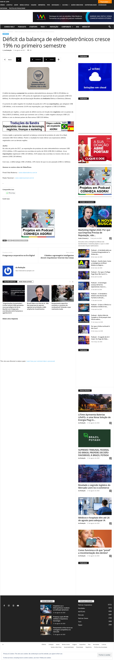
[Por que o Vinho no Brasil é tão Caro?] (83, 329)
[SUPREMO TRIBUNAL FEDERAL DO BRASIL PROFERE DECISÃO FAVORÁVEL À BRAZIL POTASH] (95, 438)
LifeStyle (9, 5)
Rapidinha (3, 8)
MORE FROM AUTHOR (25, 281)
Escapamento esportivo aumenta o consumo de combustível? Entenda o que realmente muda (61, 306)
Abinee (10, 240)
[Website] (14, 606)
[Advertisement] (95, 117)
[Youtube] (18, 606)
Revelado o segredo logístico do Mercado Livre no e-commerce (94, 486)
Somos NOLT (9, 27)
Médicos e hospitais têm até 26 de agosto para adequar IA (94, 519)
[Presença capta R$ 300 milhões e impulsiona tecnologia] (45, 620)
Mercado (81, 615)
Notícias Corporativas (85, 605)
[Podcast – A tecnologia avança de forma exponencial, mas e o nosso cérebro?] (83, 286)
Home (4, 31)
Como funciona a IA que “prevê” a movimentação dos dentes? (94, 551)
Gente (16, 5)
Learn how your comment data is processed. (40, 361)
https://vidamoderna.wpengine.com (24, 270)
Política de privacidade (17, 8)
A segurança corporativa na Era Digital (19, 255)
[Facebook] (4, 606)
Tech (43, 27)
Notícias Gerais (83, 618)
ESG (77, 27)
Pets (48, 5)
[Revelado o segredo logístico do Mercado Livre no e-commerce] (95, 473)
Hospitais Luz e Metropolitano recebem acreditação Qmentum (61, 608)
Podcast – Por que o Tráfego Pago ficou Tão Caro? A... (100, 273)
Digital (80, 625)
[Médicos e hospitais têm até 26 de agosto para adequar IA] (95, 506)
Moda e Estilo (24, 5)
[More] (58, 59)
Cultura (65, 5)
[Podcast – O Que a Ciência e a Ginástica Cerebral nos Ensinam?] (83, 308)
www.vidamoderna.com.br (28, 172)
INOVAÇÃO (54, 27)
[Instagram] (9, 606)
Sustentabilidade (91, 5)
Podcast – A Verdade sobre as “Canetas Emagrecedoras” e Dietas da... (101, 252)
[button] (110, 26)
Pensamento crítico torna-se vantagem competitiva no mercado (62, 630)
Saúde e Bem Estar (77, 5)
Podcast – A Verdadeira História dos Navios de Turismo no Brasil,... (99, 296)
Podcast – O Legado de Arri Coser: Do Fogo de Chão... (100, 338)
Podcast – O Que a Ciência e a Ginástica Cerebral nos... (101, 306)
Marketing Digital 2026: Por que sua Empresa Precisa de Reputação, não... (94, 233)
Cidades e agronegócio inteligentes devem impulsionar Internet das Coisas (57, 256)
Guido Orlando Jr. (83, 238)
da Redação (8, 50)
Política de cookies (45, 658)
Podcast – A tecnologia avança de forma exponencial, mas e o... (99, 285)
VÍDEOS (2, 5)
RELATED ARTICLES (9, 281)
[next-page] (73, 282)
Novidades (55, 5)
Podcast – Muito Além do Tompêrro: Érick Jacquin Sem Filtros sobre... (101, 317)
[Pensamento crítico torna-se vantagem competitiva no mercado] (45, 631)
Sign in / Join (4, 1)
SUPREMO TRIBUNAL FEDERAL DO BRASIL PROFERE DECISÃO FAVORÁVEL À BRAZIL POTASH (93, 452)
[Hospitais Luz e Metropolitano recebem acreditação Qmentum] (45, 609)
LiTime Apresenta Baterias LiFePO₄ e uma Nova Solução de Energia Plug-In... (94, 417)
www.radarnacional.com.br (24, 178)
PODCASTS (22, 27)
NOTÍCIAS (10, 31)
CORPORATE (66, 27)
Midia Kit (86, 27)
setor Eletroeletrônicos (20, 240)
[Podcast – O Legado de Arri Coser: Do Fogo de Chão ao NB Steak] (83, 340)
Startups (33, 27)
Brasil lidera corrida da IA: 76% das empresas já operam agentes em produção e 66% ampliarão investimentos (38, 306)
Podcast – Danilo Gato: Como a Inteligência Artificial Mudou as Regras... (101, 263)
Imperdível (41, 5)
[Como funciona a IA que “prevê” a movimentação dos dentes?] (95, 539)
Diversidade (102, 5)
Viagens (33, 5)
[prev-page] (70, 282)
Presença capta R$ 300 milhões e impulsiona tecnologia (60, 619)
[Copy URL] (23, 59)
